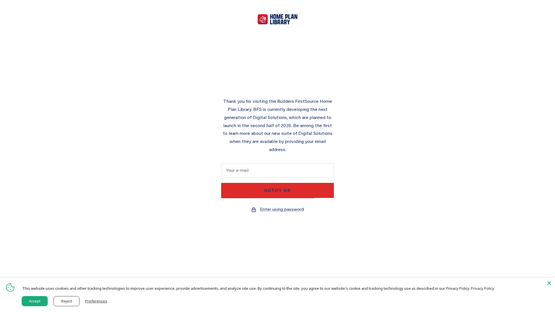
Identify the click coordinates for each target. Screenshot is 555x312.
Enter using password (282, 209)
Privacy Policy (482, 288)
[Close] (549, 283)
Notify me (277, 190)
